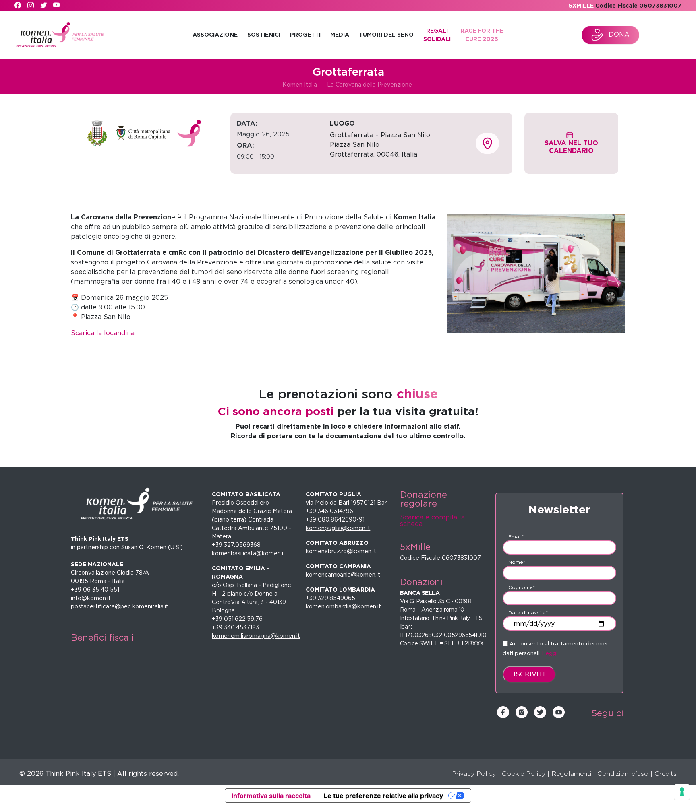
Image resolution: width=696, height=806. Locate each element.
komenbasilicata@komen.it (249, 553)
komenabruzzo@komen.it (341, 551)
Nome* (516, 562)
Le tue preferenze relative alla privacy (383, 796)
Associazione (215, 34)
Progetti (305, 34)
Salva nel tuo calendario (571, 147)
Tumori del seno (386, 34)
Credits (666, 773)
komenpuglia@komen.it (338, 528)
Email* (516, 537)
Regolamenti (571, 773)
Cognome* (521, 587)
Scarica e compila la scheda (432, 520)
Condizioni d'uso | (624, 773)
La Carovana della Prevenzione (369, 84)
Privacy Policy (474, 773)
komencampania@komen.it (343, 574)
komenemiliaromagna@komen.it (256, 636)
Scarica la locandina (103, 333)
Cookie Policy (523, 773)
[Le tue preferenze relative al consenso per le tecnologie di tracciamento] (682, 792)
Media (339, 34)
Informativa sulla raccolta (271, 796)
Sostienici (263, 34)
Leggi (549, 653)
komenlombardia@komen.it (343, 606)
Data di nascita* (528, 613)
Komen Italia (299, 84)
